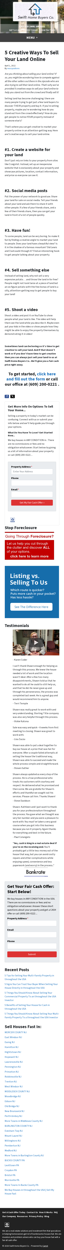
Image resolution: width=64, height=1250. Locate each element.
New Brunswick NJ (14, 1111)
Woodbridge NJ (13, 1096)
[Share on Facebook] (7, 396)
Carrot (45, 1245)
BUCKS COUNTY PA (15, 1160)
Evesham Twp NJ (14, 1131)
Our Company (9, 1216)
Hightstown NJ (13, 1052)
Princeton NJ (12, 1071)
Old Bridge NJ (12, 1106)
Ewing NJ (10, 1042)
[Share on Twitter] (12, 396)
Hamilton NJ (11, 1047)
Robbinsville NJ (13, 1076)
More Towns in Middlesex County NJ (23, 1121)
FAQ (56, 1212)
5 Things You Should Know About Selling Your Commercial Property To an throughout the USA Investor (30, 996)
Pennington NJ (13, 1067)
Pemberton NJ (12, 1145)
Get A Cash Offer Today (23, 30)
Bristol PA (10, 1175)
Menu (30, 38)
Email (15, 489)
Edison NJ (10, 1101)
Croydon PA (11, 1170)
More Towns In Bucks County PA (21, 1185)
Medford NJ (11, 1150)
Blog (46, 1216)
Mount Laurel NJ (13, 1135)
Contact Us (48, 30)
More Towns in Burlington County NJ (24, 1155)
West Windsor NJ (14, 1086)
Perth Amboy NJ (13, 1116)
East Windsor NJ (13, 1037)
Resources (22, 1216)
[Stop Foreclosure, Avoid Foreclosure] (30, 546)
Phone (14, 478)
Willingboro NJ (13, 1140)
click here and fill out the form (31, 376)
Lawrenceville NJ (14, 1062)
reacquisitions (13, 68)
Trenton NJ (11, 1081)
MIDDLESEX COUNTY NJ (17, 1091)
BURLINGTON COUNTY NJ (18, 1126)
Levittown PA (12, 1165)
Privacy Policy (36, 1216)
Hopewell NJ (11, 1057)
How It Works (46, 1212)
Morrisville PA (12, 1180)
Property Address (21, 466)
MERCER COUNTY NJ (16, 1032)
